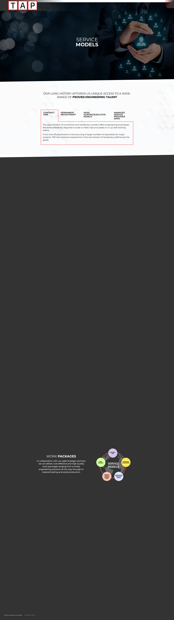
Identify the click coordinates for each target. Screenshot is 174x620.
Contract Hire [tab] (49, 113)
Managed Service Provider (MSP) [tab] (119, 115)
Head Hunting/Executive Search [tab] (95, 114)
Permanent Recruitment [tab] (68, 113)
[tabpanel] (87, 133)
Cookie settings (30, 615)
